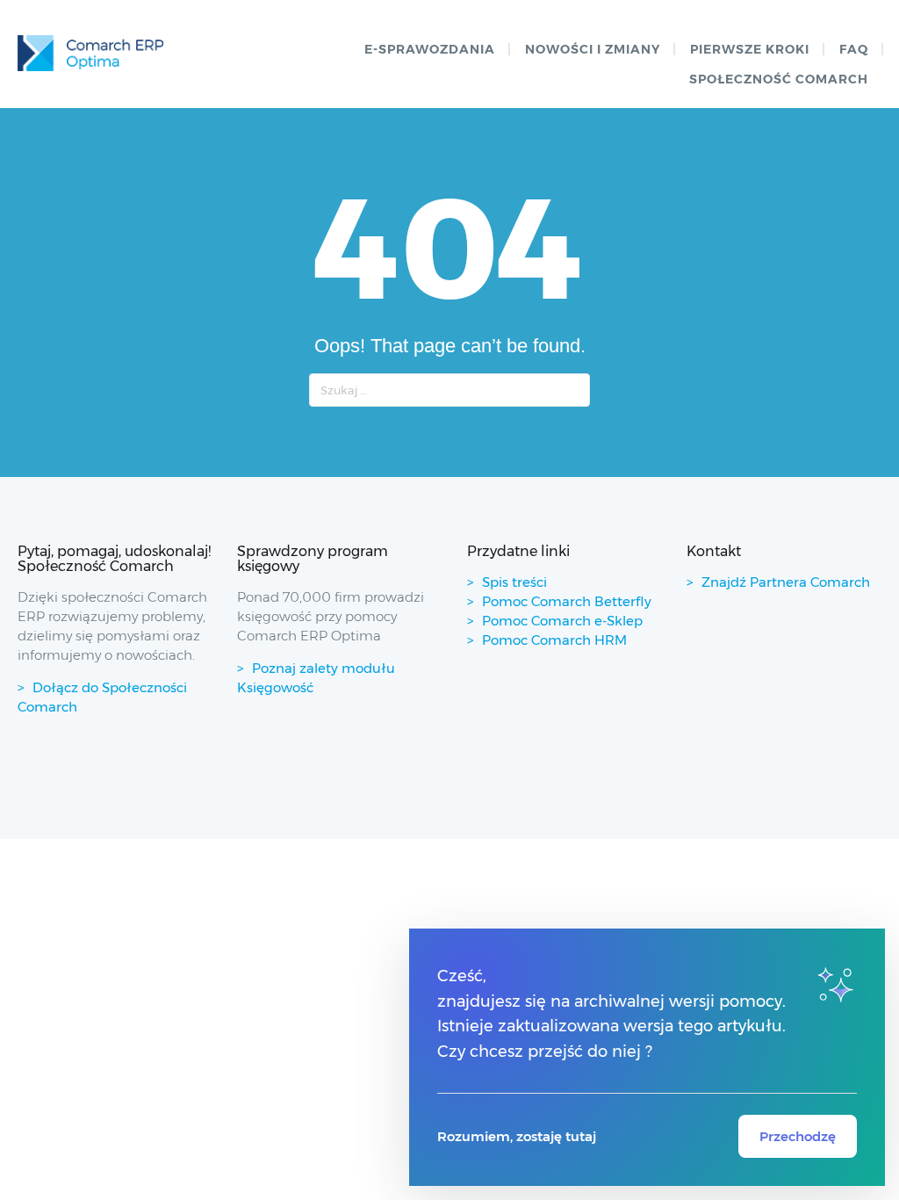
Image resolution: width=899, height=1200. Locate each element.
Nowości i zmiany (592, 49)
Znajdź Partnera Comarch (785, 582)
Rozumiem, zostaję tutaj (516, 1136)
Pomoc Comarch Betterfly (566, 601)
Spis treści (514, 582)
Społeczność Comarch (778, 79)
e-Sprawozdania (429, 49)
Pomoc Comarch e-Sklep (562, 620)
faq (853, 49)
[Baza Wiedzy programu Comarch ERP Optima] (90, 53)
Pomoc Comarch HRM (554, 640)
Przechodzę (797, 1136)
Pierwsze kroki (749, 49)
